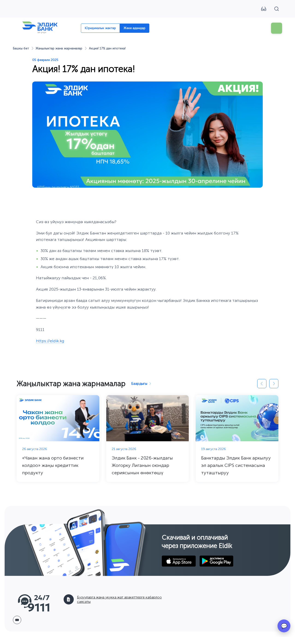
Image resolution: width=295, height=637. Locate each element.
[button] (261, 383)
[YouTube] (17, 620)
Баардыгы (139, 383)
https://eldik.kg (50, 340)
